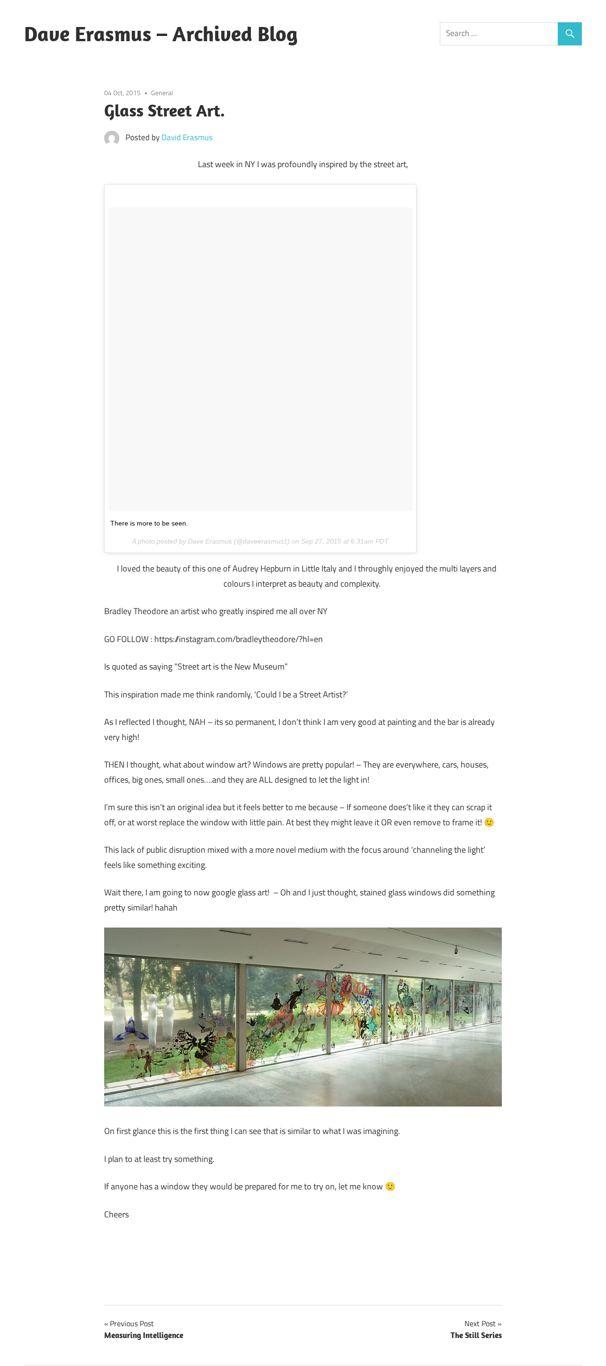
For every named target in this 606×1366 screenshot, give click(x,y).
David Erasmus (187, 137)
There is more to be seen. (149, 523)
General (162, 93)
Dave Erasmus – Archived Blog (161, 33)
